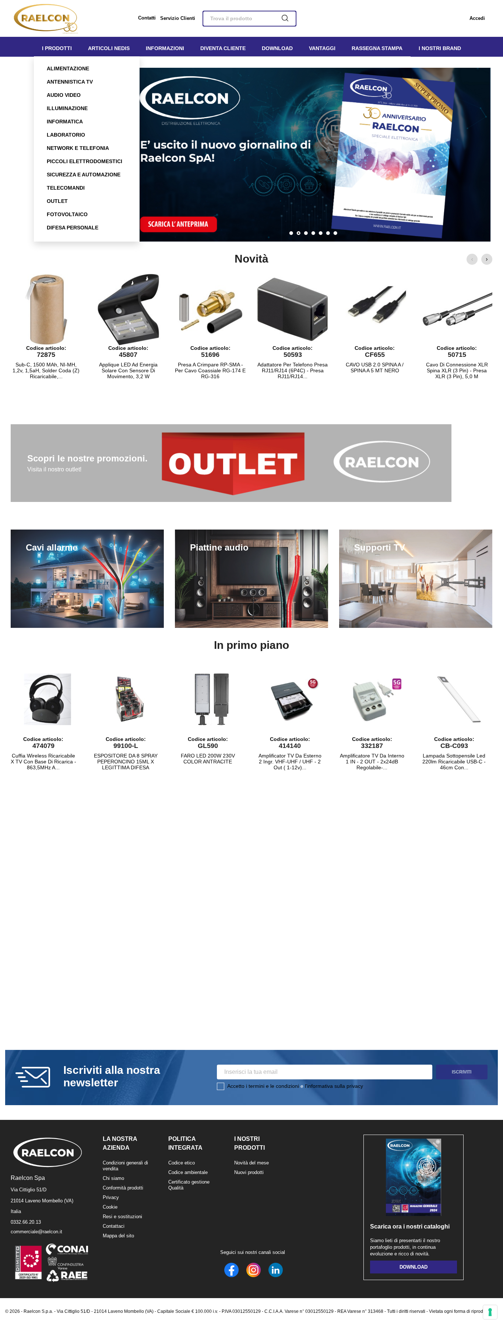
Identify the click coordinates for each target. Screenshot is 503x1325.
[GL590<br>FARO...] (211, 699)
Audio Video (64, 95)
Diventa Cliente (223, 48)
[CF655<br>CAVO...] (374, 309)
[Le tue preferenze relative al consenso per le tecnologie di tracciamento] (490, 1312)
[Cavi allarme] (87, 579)
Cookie (110, 1207)
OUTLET (57, 201)
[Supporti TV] (415, 579)
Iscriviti (461, 1072)
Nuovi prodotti (249, 1172)
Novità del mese (251, 1163)
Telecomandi (66, 188)
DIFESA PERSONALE (72, 228)
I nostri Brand (440, 48)
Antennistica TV (70, 82)
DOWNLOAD (414, 1267)
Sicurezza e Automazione (83, 175)
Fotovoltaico (67, 214)
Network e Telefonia (78, 148)
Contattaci (113, 1226)
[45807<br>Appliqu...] (128, 309)
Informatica (65, 121)
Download (277, 48)
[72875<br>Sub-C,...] (46, 309)
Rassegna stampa (377, 48)
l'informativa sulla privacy (334, 1086)
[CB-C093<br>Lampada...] (458, 699)
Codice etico (181, 1163)
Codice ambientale (188, 1172)
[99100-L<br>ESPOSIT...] (129, 699)
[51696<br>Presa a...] (210, 309)
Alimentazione (68, 68)
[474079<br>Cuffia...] (47, 699)
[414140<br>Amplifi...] (293, 699)
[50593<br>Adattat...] (292, 309)
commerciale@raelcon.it (36, 1231)
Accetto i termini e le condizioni (263, 1086)
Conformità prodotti (123, 1188)
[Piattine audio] (251, 579)
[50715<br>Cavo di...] (457, 309)
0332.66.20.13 (26, 1222)
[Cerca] (285, 19)
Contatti (147, 18)
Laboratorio (66, 135)
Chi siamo (113, 1178)
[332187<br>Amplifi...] (376, 699)
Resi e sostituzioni (122, 1216)
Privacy (111, 1197)
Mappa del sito (118, 1235)
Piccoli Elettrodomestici (84, 161)
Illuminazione (67, 108)
